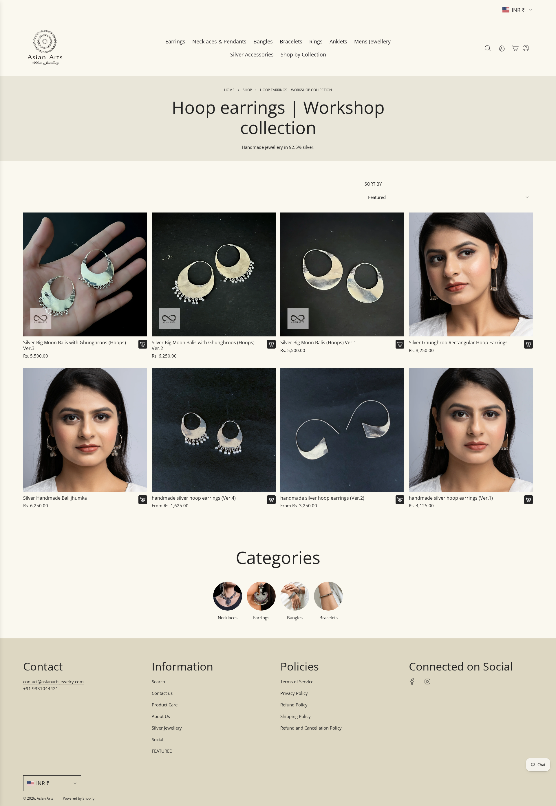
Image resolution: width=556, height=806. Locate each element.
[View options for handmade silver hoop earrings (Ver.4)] (271, 499)
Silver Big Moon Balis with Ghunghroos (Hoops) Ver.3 (74, 345)
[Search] (488, 48)
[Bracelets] (328, 596)
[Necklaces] (227, 596)
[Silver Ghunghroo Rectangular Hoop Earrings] (471, 274)
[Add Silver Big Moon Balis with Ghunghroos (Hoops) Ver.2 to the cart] (271, 344)
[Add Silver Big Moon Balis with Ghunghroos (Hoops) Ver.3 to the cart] (142, 344)
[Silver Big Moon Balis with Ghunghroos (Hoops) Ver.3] (85, 274)
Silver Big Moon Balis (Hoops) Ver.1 (318, 342)
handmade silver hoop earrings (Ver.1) (451, 498)
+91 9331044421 (40, 688)
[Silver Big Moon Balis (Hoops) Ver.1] (342, 274)
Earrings (261, 617)
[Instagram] (427, 681)
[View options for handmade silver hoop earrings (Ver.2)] (400, 499)
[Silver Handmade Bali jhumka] (85, 430)
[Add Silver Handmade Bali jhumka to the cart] (142, 499)
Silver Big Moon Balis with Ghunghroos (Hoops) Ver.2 (203, 345)
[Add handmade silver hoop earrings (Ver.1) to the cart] (528, 499)
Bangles (295, 617)
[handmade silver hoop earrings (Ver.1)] (471, 430)
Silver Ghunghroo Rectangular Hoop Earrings (458, 342)
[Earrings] (261, 596)
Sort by (373, 184)
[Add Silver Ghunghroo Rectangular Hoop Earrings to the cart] (528, 344)
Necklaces (227, 617)
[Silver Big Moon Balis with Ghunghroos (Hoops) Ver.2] (214, 274)
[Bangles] (294, 596)
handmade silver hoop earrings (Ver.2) (322, 498)
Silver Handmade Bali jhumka (55, 498)
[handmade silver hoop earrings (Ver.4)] (214, 430)
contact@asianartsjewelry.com (53, 681)
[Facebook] (412, 681)
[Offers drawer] (502, 48)
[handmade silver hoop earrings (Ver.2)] (342, 430)
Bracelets (328, 617)
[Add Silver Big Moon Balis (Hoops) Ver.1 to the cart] (400, 344)
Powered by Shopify (78, 798)
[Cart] (515, 48)
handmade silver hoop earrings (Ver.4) (194, 498)
